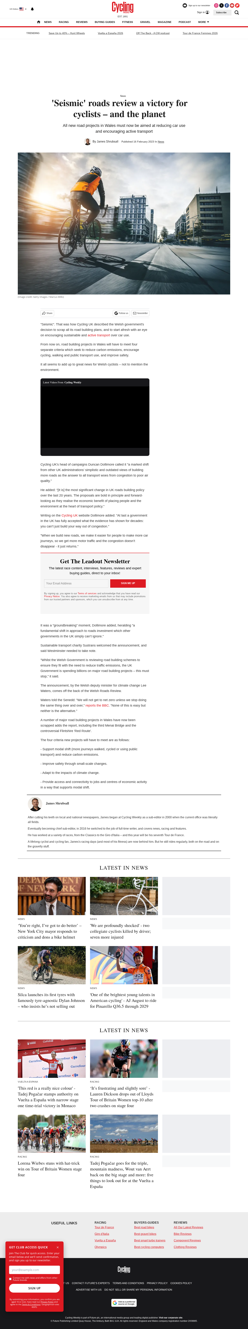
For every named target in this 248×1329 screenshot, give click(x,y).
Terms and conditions (128, 1283)
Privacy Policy (47, 1301)
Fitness (127, 22)
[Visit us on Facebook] (227, 5)
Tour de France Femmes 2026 (200, 33)
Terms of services (87, 593)
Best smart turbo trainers (149, 1240)
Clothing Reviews (185, 1247)
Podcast (185, 22)
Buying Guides (105, 22)
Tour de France (104, 1227)
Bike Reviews (183, 1233)
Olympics (101, 1247)
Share (49, 313)
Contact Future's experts (91, 1283)
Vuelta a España (105, 1240)
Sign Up (34, 1288)
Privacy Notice (52, 596)
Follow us (123, 313)
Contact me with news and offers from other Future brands (35, 1279)
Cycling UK (70, 515)
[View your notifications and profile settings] (32, 9)
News (48, 22)
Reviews (82, 22)
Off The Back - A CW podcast (153, 33)
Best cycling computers (149, 1247)
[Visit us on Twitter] (221, 5)
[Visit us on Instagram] (216, 5)
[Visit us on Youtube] (232, 5)
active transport (99, 335)
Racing (64, 22)
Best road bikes (144, 1227)
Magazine (164, 22)
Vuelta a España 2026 (110, 33)
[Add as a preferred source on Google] (124, 1303)
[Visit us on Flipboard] (237, 5)
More (202, 22)
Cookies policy (181, 1283)
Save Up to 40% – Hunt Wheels (67, 33)
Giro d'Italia (102, 1233)
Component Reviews (187, 1240)
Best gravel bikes (145, 1233)
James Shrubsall (107, 141)
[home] (38, 22)
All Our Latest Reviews (188, 1227)
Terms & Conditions (31, 1304)
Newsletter (142, 313)
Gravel (145, 22)
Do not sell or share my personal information (138, 1289)
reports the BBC (97, 705)
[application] (94, 417)
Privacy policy (157, 1283)
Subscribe (221, 12)
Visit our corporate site (170, 1317)
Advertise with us (88, 1289)
